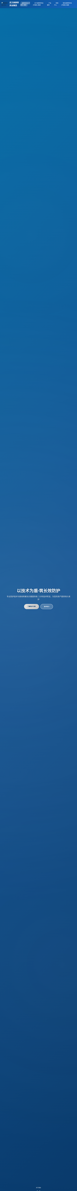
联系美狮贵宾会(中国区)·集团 (66, 4)
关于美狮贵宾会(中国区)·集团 (38, 4)
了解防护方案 (31, 606)
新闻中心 (56, 4)
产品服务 (49, 4)
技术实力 (46, 606)
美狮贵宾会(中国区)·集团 (25, 4)
